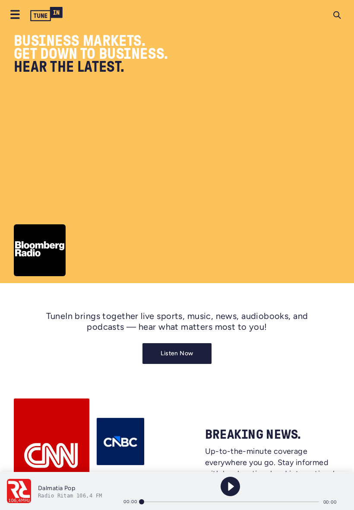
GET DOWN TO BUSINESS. (91, 54)
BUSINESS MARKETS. (79, 41)
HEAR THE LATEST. (69, 67)
